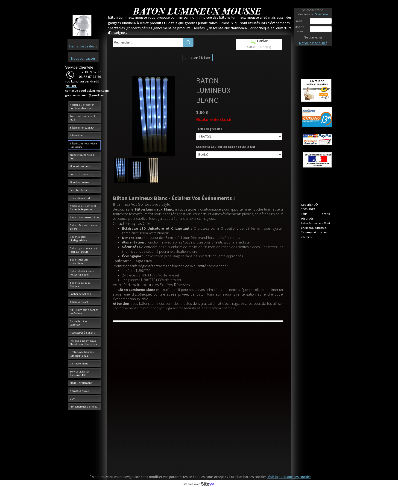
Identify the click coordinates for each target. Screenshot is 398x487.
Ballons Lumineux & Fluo (84, 217)
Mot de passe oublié (313, 43)
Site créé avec (191, 484)
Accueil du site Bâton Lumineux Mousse (82, 106)
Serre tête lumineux (81, 190)
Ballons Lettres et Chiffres (80, 284)
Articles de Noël (79, 302)
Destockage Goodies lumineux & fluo (82, 353)
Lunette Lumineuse (81, 174)
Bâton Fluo (76, 135)
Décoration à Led (80, 198)
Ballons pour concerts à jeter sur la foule (83, 249)
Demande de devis (83, 46)
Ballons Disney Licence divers (83, 226)
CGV (72, 398)
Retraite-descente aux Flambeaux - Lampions (83, 342)
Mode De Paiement (81, 382)
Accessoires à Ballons (82, 332)
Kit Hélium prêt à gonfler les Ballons (84, 311)
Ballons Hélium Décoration (79, 261)
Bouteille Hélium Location (79, 323)
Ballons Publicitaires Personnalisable (82, 272)
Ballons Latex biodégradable (78, 238)
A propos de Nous (79, 391)
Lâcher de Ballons (80, 294)
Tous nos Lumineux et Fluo (82, 117)
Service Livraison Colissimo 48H (80, 373)
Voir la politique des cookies (289, 476)
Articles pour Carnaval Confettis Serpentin (83, 207)
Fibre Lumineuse (79, 182)
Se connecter (313, 37)
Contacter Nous (79, 363)
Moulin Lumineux (80, 166)
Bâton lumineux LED (82, 127)
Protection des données (83, 406)
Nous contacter (83, 58)
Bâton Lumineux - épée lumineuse (83, 145)
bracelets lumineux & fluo (82, 156)
